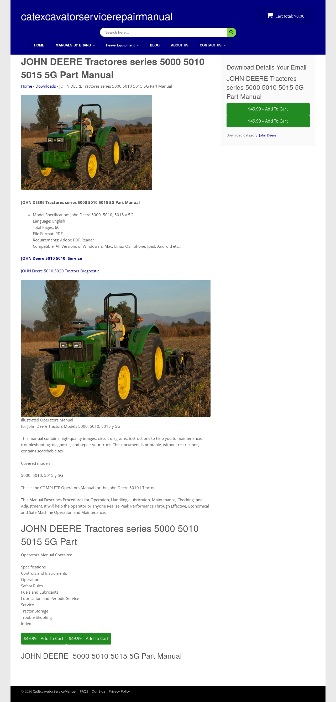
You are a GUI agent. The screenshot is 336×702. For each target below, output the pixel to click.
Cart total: (289, 16)
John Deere (267, 135)
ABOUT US (179, 45)
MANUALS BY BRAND (73, 45)
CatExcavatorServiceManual (54, 691)
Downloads (45, 86)
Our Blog (98, 691)
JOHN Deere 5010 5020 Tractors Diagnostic (60, 270)
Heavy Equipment (120, 45)
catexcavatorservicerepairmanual (97, 15)
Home (26, 86)
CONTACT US (211, 45)
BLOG (155, 45)
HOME (39, 45)
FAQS (84, 691)
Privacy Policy (119, 691)
